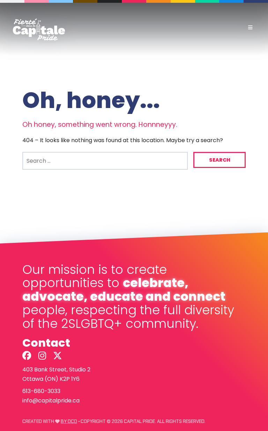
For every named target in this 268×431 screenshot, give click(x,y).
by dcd (69, 421)
